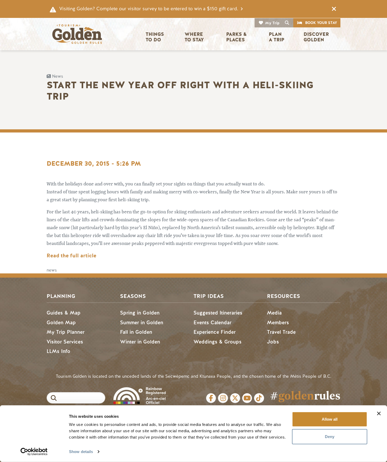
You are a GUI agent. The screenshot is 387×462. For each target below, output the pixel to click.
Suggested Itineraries (218, 312)
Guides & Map (64, 312)
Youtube (247, 398)
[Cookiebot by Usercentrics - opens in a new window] (34, 452)
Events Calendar (212, 322)
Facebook (211, 398)
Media (274, 312)
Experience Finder (215, 332)
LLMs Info (58, 351)
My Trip (272, 23)
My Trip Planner (66, 332)
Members (278, 322)
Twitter (235, 398)
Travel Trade (281, 332)
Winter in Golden (140, 341)
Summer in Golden (141, 322)
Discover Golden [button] (317, 37)
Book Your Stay (321, 22)
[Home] (77, 34)
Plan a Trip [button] (276, 37)
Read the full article (72, 255)
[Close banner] (379, 413)
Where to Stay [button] (194, 37)
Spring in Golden (140, 312)
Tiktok (259, 398)
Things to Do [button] (155, 37)
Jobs (273, 341)
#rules (305, 395)
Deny (329, 436)
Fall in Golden (136, 332)
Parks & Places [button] (237, 37)
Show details (81, 451)
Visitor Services (65, 341)
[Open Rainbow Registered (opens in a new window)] (140, 395)
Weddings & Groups (218, 341)
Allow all (330, 419)
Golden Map (61, 322)
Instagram (223, 398)
